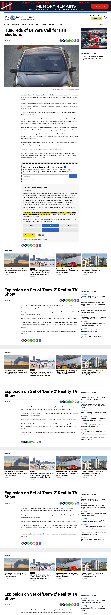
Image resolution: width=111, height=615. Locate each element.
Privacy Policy (36, 179)
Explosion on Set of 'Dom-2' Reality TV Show (41, 292)
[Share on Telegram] (66, 40)
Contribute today (97, 18)
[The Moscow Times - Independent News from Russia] (19, 17)
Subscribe (73, 176)
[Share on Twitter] (63, 40)
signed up (41, 153)
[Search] (106, 24)
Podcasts (52, 24)
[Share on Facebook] (61, 40)
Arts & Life (44, 24)
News (8, 24)
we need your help (28, 209)
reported (59, 149)
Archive (59, 24)
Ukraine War (15, 24)
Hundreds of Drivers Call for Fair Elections (35, 32)
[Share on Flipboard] (75, 40)
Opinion (37, 24)
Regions (23, 24)
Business (30, 24)
